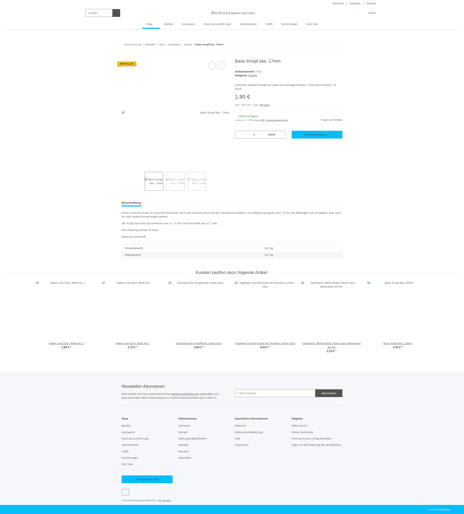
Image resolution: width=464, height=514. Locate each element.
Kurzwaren (188, 24)
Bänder (168, 24)
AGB (237, 438)
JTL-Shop (445, 509)
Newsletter (185, 457)
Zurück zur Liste (133, 44)
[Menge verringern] (239, 134)
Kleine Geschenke (302, 432)
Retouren (240, 425)
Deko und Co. (300, 425)
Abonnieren (329, 393)
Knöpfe (252, 75)
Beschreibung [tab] (131, 202)
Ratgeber (355, 3)
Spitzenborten (248, 24)
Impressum (242, 445)
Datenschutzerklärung (184, 394)
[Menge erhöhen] (282, 134)
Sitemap (183, 445)
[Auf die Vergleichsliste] (212, 65)
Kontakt (371, 3)
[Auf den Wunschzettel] (221, 65)
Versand (265, 105)
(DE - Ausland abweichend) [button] (274, 120)
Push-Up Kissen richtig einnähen (312, 438)
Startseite (338, 3)
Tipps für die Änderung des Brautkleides (316, 445)
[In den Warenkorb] (124, 57)
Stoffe (269, 24)
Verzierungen (289, 24)
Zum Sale (312, 24)
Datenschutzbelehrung (249, 432)
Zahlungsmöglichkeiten (192, 438)
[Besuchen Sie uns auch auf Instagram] (125, 492)
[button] (349, 13)
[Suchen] (116, 13)
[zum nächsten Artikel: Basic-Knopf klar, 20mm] (338, 44)
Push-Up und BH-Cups (217, 24)
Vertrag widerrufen (147, 479)
